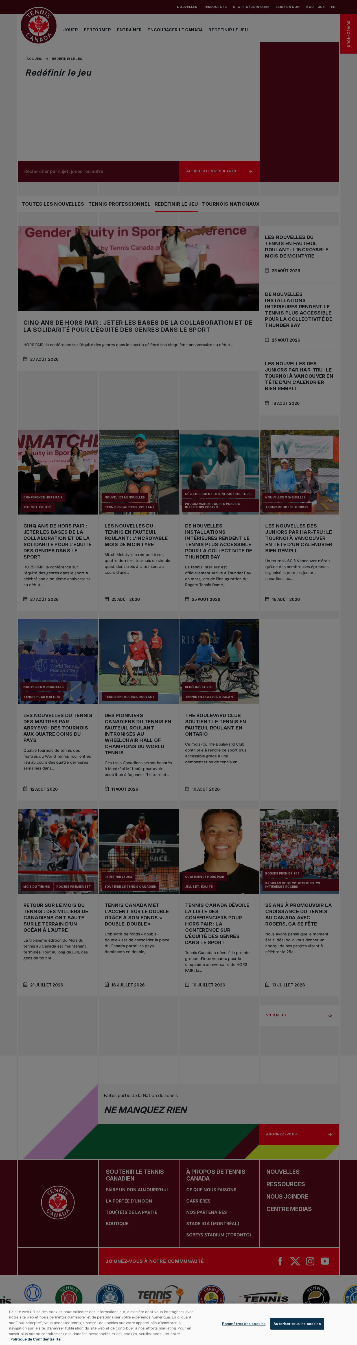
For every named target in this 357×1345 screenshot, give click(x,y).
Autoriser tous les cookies (297, 1323)
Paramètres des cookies (244, 1323)
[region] (178, 1324)
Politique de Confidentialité (35, 1339)
